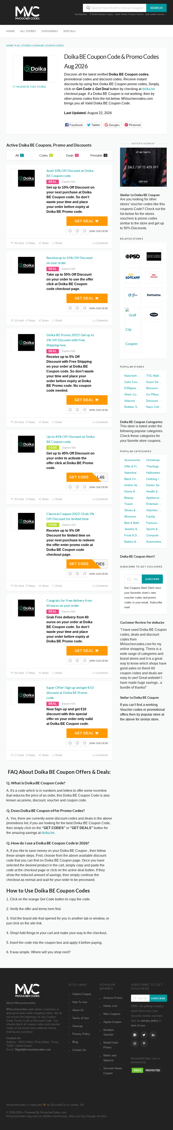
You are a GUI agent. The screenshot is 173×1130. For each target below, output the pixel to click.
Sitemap (77, 1026)
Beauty (129, 497)
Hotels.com (110, 1006)
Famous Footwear (154, 523)
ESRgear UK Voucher (132, 388)
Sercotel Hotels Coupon (112, 1071)
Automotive (153, 541)
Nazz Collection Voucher (154, 407)
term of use (138, 1025)
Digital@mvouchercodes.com (33, 1049)
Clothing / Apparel (154, 479)
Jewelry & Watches (132, 529)
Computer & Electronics (154, 535)
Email (58, 243)
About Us (78, 1010)
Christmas (153, 460)
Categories (49, 31)
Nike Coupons (111, 1014)
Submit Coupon (81, 994)
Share (45, 243)
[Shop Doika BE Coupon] (35, 68)
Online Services (132, 485)
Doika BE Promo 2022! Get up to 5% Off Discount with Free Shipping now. (70, 340)
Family (150, 516)
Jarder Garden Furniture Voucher (129, 14)
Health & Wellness (154, 491)
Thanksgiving (154, 466)
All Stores (28, 31)
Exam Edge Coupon (154, 382)
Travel (128, 504)
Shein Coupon (132, 394)
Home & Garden (132, 491)
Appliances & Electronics (154, 497)
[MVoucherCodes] (27, 13)
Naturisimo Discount (132, 375)
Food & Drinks (132, 535)
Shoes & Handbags (132, 510)
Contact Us (79, 1050)
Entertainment (154, 504)
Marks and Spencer (109, 1058)
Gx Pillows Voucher (154, 394)
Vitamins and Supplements (154, 510)
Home (10, 31)
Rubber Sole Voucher (132, 407)
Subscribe (152, 579)
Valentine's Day (132, 472)
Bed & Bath (131, 523)
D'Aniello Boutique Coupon (101, 14)
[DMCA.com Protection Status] (147, 1070)
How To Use (79, 1002)
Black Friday (132, 479)
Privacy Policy (81, 1034)
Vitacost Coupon (132, 400)
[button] (74, 125)
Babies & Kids (132, 541)
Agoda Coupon (112, 1022)
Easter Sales (154, 485)
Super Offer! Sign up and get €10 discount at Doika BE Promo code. (69, 692)
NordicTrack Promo (110, 1045)
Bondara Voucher (108, 1032)
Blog (75, 1042)
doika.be (148, 89)
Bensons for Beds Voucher (154, 388)
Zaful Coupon (132, 382)
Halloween (153, 472)
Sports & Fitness (154, 529)
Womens (130, 516)
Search (156, 7)
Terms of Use (80, 1018)
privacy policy (149, 1020)
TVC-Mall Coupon (154, 375)
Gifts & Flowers (132, 466)
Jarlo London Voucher (154, 14)
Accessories (132, 460)
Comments (101, 243)
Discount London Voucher (154, 400)
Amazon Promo (112, 998)
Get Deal (85, 221)
